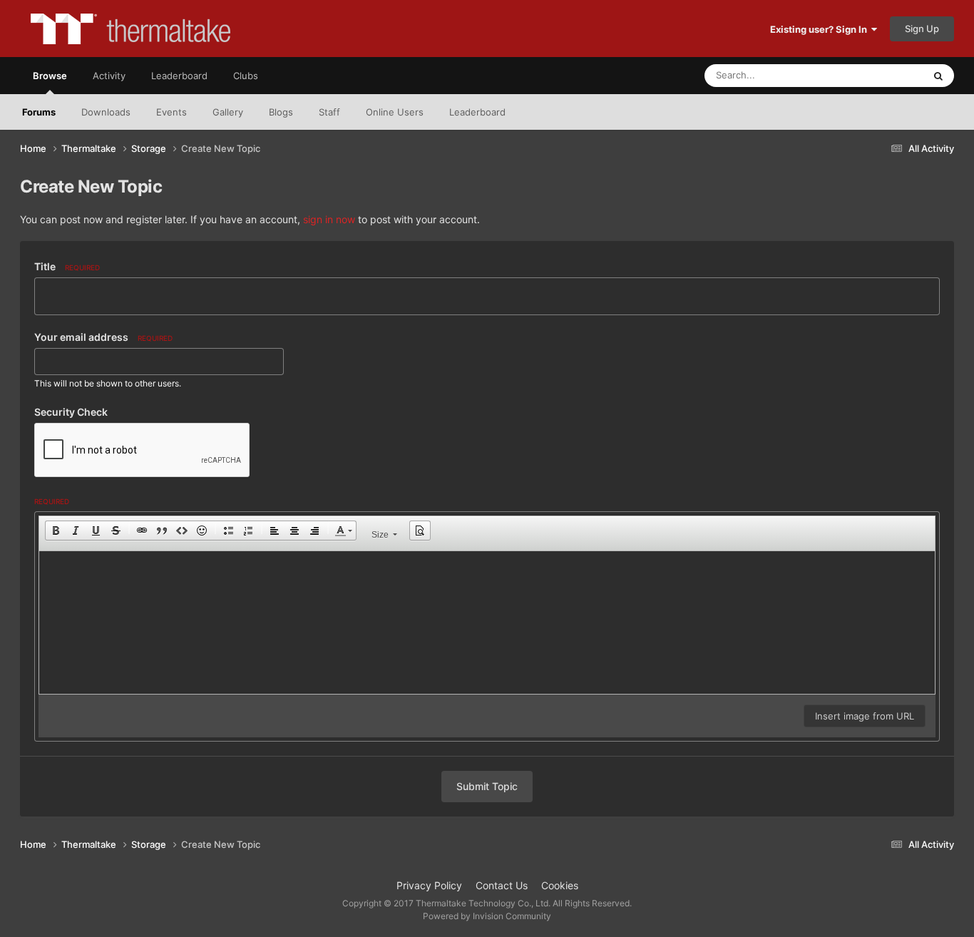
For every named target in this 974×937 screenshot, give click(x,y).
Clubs (245, 75)
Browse (50, 75)
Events (171, 112)
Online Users (395, 112)
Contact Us (502, 885)
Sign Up (922, 28)
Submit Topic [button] (487, 786)
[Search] (938, 75)
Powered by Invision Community (487, 916)
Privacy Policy (429, 885)
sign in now (329, 219)
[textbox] (487, 622)
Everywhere (879, 75)
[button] (56, 530)
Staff (329, 112)
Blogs (281, 112)
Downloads (105, 112)
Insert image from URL (864, 716)
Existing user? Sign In (820, 29)
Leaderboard (477, 112)
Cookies (559, 885)
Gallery (227, 112)
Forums (39, 112)
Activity (109, 75)
